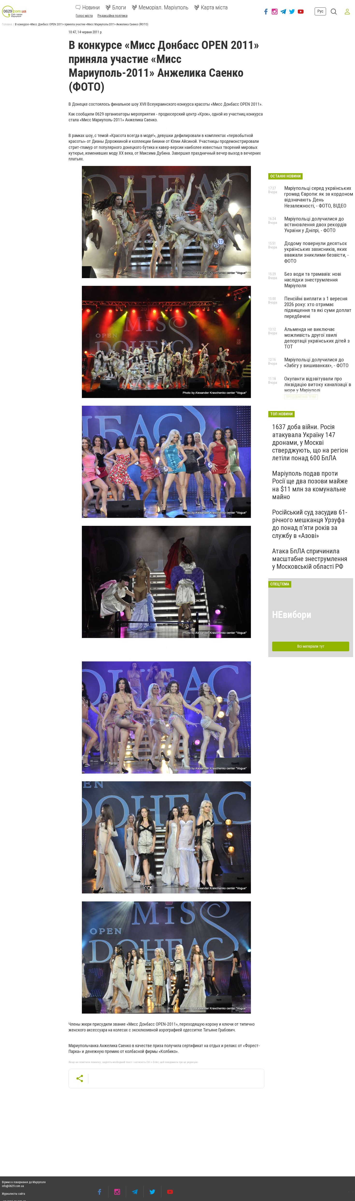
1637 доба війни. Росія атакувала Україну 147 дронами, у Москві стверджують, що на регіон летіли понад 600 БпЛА (310, 442)
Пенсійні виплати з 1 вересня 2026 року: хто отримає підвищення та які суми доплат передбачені (317, 307)
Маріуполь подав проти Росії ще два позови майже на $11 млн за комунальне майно (310, 485)
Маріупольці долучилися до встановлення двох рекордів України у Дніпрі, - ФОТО (315, 224)
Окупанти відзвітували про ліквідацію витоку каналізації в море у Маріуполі (317, 384)
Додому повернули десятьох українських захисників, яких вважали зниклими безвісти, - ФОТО (316, 252)
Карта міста (214, 7)
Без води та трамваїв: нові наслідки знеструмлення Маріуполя (312, 279)
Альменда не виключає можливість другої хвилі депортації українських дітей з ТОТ (317, 338)
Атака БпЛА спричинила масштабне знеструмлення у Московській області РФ (309, 558)
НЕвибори (291, 614)
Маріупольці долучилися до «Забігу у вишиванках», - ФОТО (316, 362)
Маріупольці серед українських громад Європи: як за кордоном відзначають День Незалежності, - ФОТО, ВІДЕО (318, 196)
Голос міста (84, 16)
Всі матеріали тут (310, 646)
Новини (91, 7)
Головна (7, 24)
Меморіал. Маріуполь (163, 7)
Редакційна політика (113, 16)
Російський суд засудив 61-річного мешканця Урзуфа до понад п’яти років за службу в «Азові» (309, 524)
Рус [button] (320, 11)
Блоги (119, 7)
